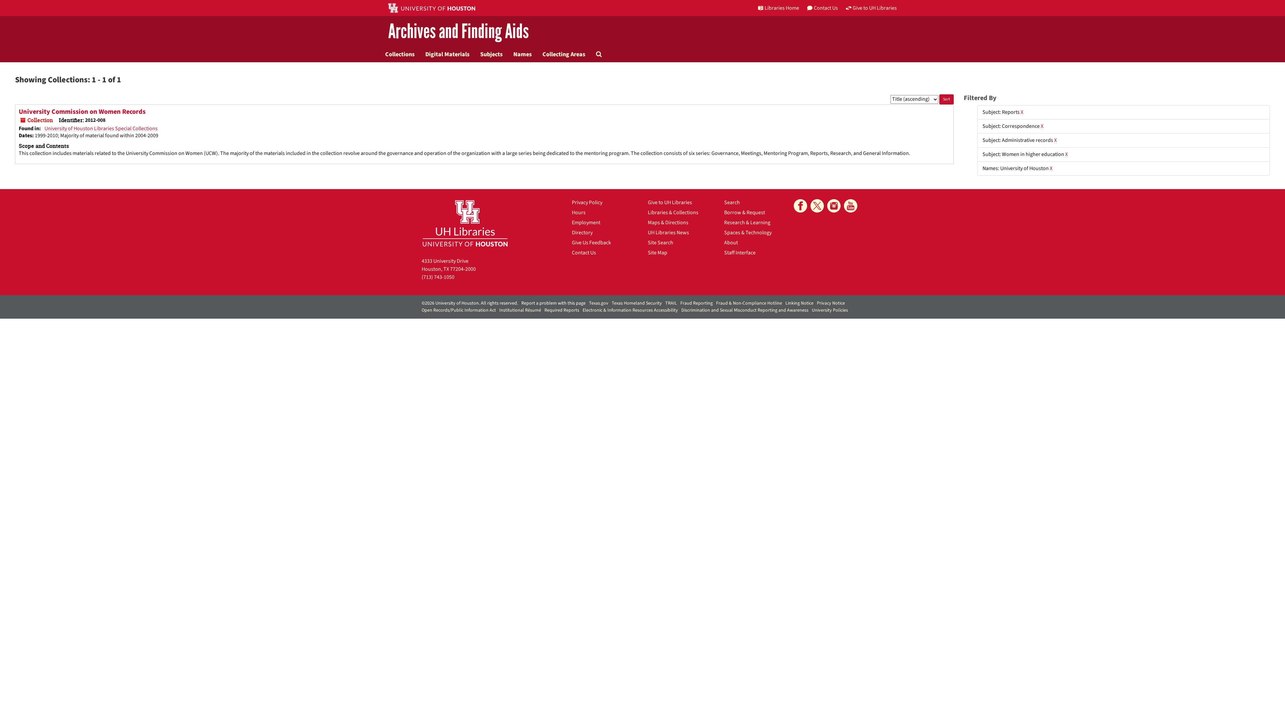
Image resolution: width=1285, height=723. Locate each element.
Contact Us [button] (826, 8)
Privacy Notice (831, 303)
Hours (579, 212)
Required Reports (561, 310)
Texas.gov (598, 303)
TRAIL (671, 303)
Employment (586, 222)
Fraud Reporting (696, 303)
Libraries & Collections (673, 212)
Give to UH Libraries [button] (875, 8)
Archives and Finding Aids (458, 31)
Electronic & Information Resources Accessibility (630, 310)
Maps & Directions (668, 222)
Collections (400, 54)
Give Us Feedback (591, 242)
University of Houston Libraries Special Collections (101, 128)
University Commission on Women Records (82, 111)
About (731, 242)
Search (732, 202)
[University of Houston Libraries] (465, 223)
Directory (582, 232)
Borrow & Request (744, 212)
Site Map (657, 252)
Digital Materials (447, 54)
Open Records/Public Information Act (459, 310)
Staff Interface (740, 252)
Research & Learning (747, 222)
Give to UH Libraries (670, 202)
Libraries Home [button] (782, 8)
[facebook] (800, 206)
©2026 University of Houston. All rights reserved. (470, 303)
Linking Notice (799, 303)
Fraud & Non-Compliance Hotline (749, 303)
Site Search (660, 242)
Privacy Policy (587, 202)
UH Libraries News (668, 232)
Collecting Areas (563, 54)
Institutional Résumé (520, 310)
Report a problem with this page (553, 303)
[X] (817, 206)
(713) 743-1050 (438, 277)
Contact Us (584, 252)
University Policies (830, 310)
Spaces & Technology (748, 232)
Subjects (491, 54)
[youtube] (850, 206)
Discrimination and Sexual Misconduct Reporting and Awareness (744, 310)
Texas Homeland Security (637, 303)
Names (522, 54)
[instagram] (834, 206)
